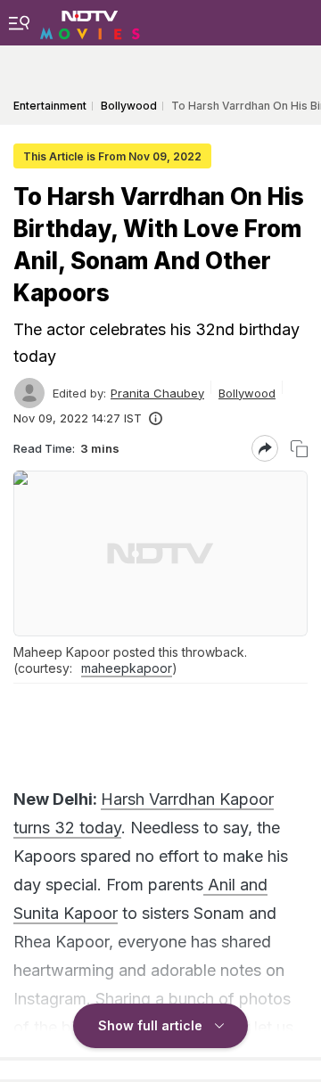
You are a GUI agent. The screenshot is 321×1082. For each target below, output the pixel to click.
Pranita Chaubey (157, 393)
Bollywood (247, 393)
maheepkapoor (126, 668)
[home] (90, 22)
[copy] (299, 448)
